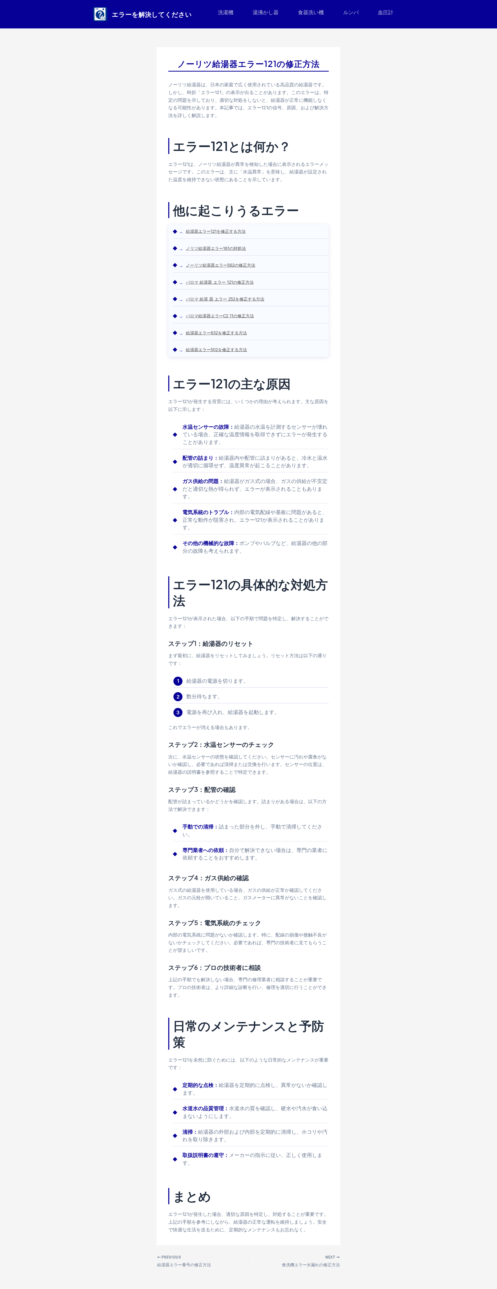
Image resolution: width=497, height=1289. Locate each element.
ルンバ (351, 12)
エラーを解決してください (152, 14)
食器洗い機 (311, 12)
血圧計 (385, 12)
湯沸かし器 (266, 12)
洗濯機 (225, 12)
